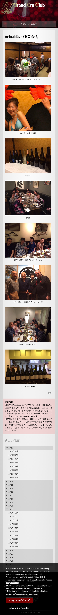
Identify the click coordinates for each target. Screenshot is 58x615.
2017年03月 (13, 543)
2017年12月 (13, 513)
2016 (10, 550)
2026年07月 (13, 455)
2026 (10, 448)
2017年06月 (13, 535)
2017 (10, 509)
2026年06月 (13, 459)
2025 (10, 481)
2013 (10, 561)
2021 (10, 495)
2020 (10, 499)
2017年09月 (13, 524)
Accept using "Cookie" (19, 600)
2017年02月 (13, 547)
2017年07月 (13, 532)
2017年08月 (13, 528)
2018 (10, 506)
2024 (10, 485)
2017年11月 (13, 516)
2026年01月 (13, 478)
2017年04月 (13, 539)
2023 (10, 488)
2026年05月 (13, 463)
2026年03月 (13, 470)
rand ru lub (29, 5)
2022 (10, 492)
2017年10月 (13, 520)
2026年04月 (13, 466)
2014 (10, 557)
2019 (10, 502)
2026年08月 (13, 451)
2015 (10, 554)
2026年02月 (13, 474)
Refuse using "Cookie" (19, 608)
